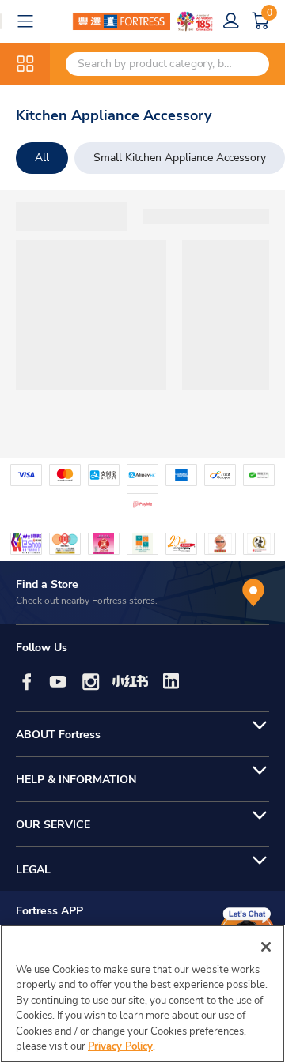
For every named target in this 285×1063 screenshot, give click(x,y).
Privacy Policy (120, 1046)
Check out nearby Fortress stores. (87, 600)
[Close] (266, 946)
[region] (142, 994)
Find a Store (47, 584)
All (42, 157)
